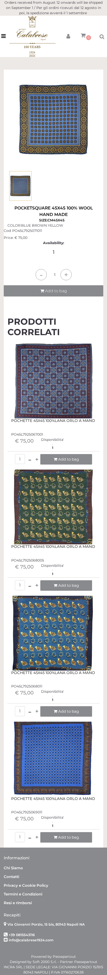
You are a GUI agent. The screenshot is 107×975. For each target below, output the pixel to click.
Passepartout (64, 956)
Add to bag (55, 291)
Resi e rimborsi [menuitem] (18, 902)
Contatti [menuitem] (11, 876)
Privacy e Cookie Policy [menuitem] (26, 885)
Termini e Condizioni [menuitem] (23, 894)
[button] (53, 119)
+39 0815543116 (22, 935)
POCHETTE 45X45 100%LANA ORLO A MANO (53, 420)
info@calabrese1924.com (31, 940)
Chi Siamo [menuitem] (13, 868)
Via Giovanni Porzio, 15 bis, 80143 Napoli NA (46, 924)
